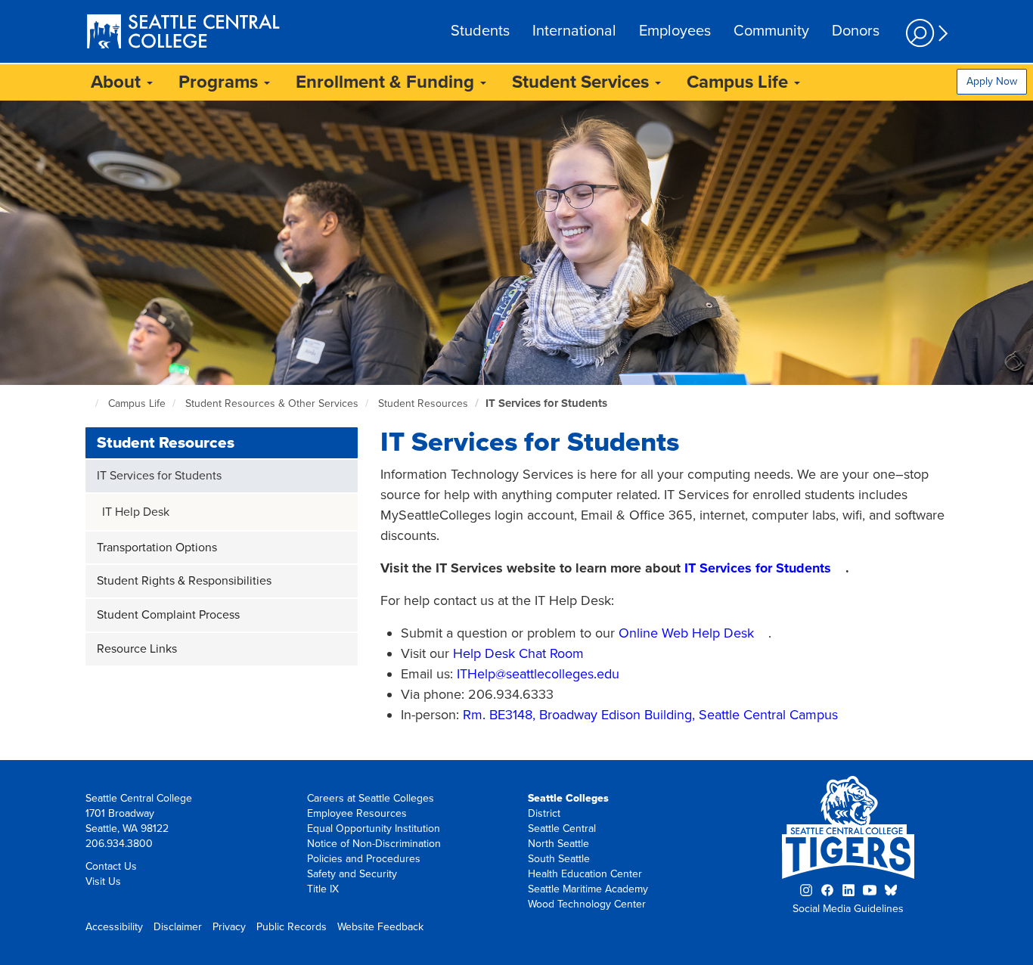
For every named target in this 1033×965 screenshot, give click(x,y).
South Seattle (559, 858)
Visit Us (103, 881)
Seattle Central (562, 828)
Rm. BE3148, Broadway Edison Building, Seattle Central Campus (650, 714)
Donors (855, 31)
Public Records (291, 926)
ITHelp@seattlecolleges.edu (538, 674)
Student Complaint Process (168, 614)
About (118, 82)
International (574, 31)
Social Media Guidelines (848, 908)
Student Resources (423, 403)
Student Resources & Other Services (271, 403)
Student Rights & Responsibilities (184, 580)
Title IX (323, 889)
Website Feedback (380, 926)
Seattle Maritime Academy (588, 889)
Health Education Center (585, 873)
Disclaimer (178, 926)
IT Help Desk (135, 512)
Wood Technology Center (587, 904)
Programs (220, 82)
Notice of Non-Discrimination (374, 843)
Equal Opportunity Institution (373, 828)
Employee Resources (357, 813)
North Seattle (558, 843)
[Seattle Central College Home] (183, 33)
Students (480, 31)
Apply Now (991, 81)
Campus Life (740, 82)
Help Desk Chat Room (518, 653)
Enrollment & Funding (387, 82)
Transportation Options (157, 547)
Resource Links (137, 648)
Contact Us (111, 866)
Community (771, 31)
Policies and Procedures (363, 858)
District (544, 813)
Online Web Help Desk (686, 633)
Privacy (229, 926)
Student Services (582, 82)
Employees (675, 31)
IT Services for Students (546, 403)
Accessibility (114, 926)
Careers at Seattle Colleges (370, 798)
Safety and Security (352, 873)
